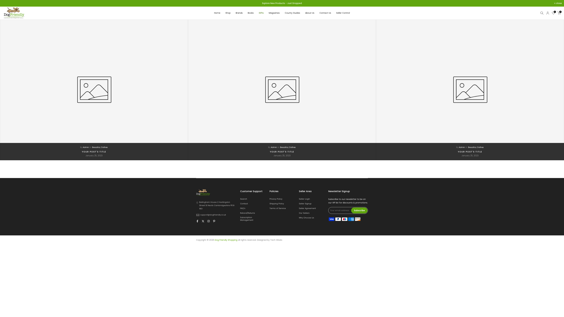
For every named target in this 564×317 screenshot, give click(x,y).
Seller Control (343, 12)
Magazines (274, 12)
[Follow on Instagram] (208, 221)
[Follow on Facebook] (197, 221)
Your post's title (94, 151)
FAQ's (242, 208)
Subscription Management (246, 218)
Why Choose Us (306, 217)
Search (243, 199)
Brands (239, 12)
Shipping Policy (277, 203)
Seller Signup (305, 203)
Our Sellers (304, 213)
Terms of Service (278, 208)
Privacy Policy (276, 199)
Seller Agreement (307, 208)
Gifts (261, 12)
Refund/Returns (247, 213)
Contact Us (325, 12)
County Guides (292, 12)
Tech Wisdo (276, 240)
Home (217, 12)
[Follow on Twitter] (203, 221)
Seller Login (304, 199)
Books (251, 12)
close (7, 3)
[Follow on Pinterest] (214, 221)
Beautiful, (96, 147)
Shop (228, 12)
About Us (309, 12)
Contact (244, 203)
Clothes (104, 147)
